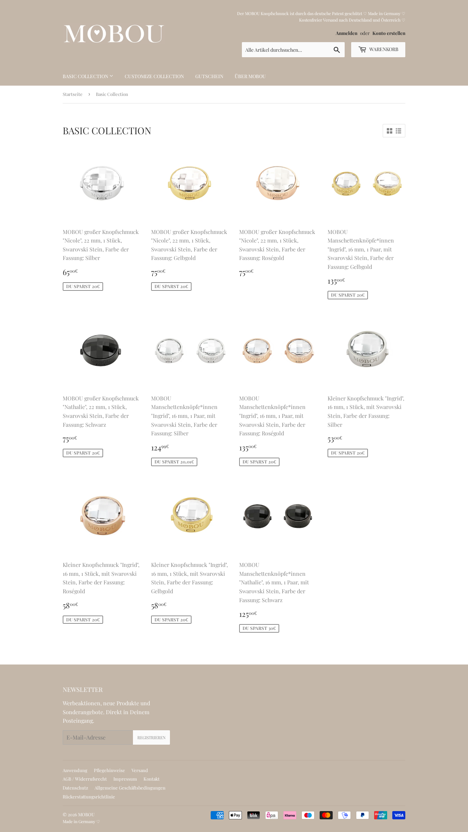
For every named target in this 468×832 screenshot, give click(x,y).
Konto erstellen (388, 33)
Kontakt (152, 779)
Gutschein (209, 76)
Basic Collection (86, 76)
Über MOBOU (250, 76)
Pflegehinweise (109, 770)
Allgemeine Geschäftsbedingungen (130, 788)
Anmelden (346, 33)
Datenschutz (75, 788)
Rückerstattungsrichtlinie (89, 796)
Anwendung (75, 770)
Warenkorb (383, 49)
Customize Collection (154, 76)
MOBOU (86, 814)
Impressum (125, 779)
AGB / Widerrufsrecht (85, 779)
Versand (140, 770)
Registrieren (151, 737)
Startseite (73, 94)
